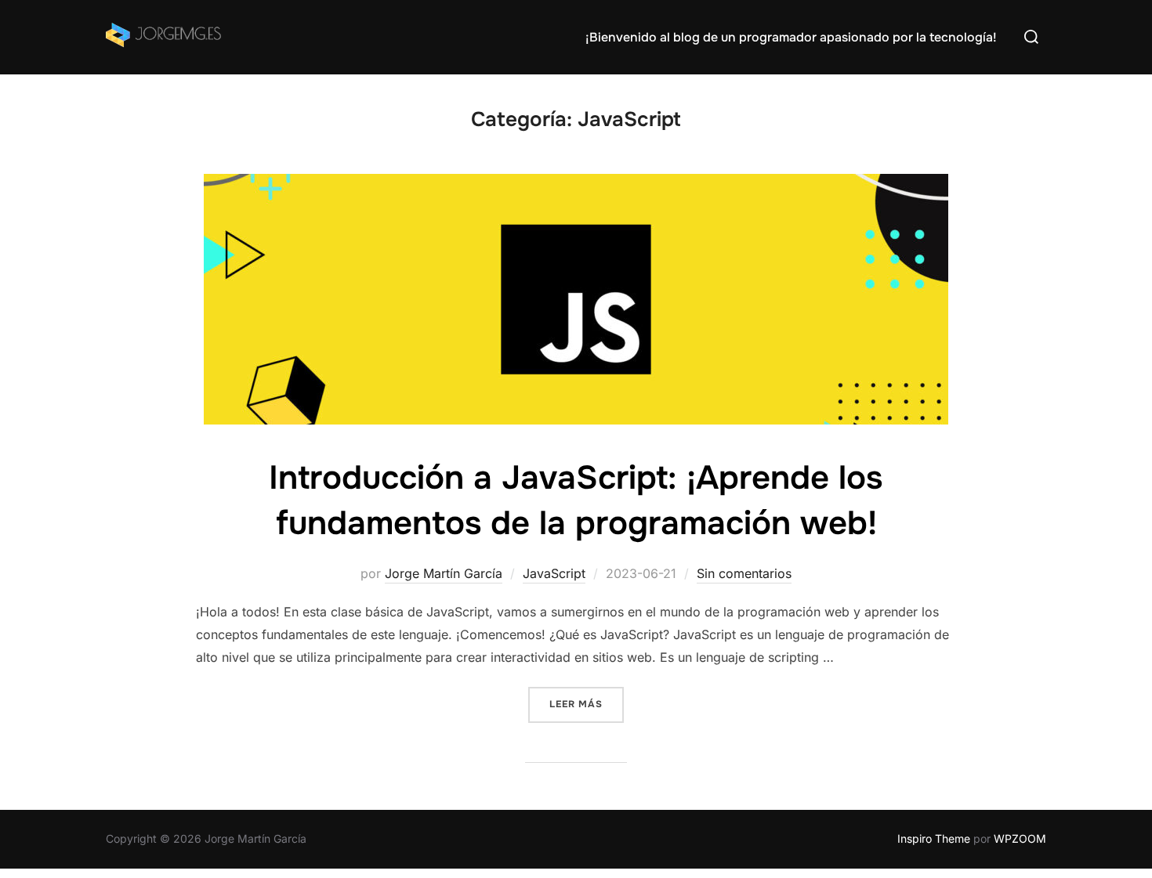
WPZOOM (1020, 838)
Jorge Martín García (443, 573)
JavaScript (554, 573)
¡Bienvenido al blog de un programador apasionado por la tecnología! (791, 37)
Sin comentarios (744, 573)
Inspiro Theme (933, 838)
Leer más (586, 703)
